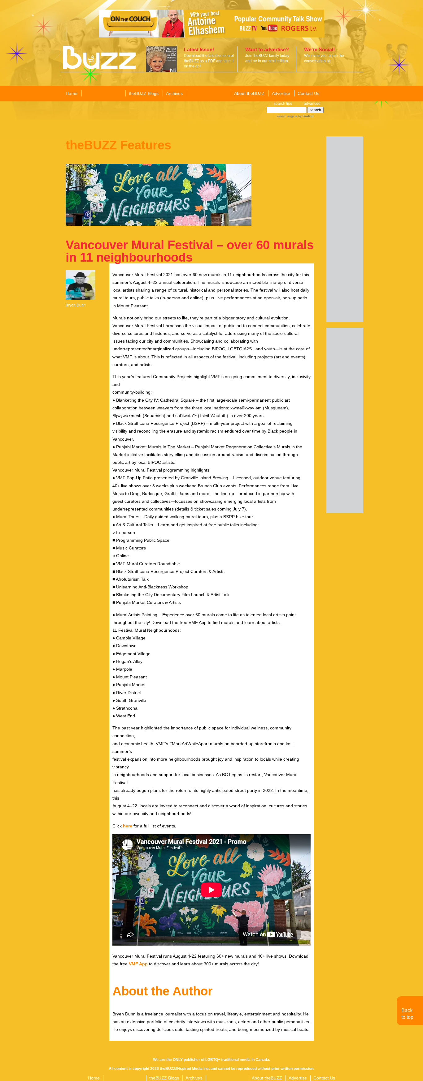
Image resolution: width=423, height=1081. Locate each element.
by (305, 116)
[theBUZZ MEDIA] (208, 93)
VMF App (138, 963)
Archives (174, 93)
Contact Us (308, 93)
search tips (283, 103)
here (127, 825)
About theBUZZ (249, 93)
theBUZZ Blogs (144, 93)
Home (71, 93)
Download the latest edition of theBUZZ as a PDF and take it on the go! (209, 60)
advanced (312, 103)
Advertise (281, 93)
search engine (287, 116)
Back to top (407, 1014)
